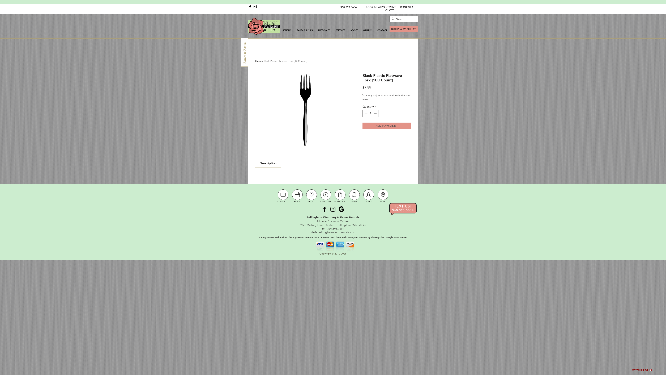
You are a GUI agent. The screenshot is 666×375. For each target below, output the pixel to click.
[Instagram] (255, 7)
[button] (642, 370)
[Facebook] (250, 7)
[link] (268, 163)
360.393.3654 (348, 7)
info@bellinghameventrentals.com (333, 232)
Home (258, 61)
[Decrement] (365, 113)
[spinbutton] (370, 113)
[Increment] (375, 113)
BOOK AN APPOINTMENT (381, 7)
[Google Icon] (341, 209)
